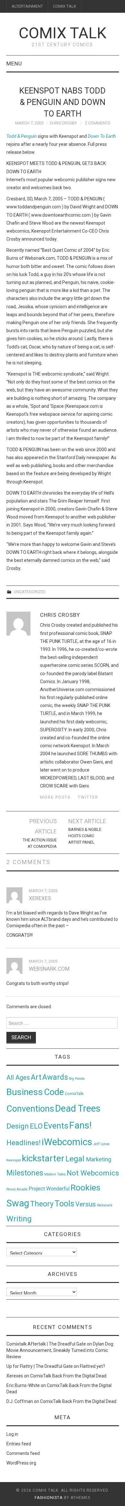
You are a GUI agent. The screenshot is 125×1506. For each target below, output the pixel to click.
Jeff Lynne (101, 1144)
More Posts (55, 797)
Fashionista (49, 1497)
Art (36, 1077)
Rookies (85, 1187)
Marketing (98, 1159)
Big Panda (77, 1079)
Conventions (30, 1109)
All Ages (18, 1077)
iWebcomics (67, 1142)
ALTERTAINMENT (27, 6)
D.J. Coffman (19, 1401)
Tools (64, 1203)
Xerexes (14, 1375)
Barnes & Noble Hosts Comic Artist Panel (84, 836)
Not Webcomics (93, 1173)
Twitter (88, 797)
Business (24, 1092)
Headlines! (23, 1142)
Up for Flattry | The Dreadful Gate (39, 1366)
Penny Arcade (17, 1189)
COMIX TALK (64, 6)
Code (54, 1092)
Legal (75, 1158)
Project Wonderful (49, 1189)
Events (56, 1125)
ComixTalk (74, 1094)
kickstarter (43, 1158)
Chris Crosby (63, 123)
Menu (14, 63)
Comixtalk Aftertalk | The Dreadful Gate (46, 1343)
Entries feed (18, 1443)
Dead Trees (78, 1108)
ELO (36, 1126)
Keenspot (13, 1160)
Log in (12, 1434)
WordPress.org (21, 1462)
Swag (17, 1203)
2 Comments (97, 123)
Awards (55, 1077)
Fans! (80, 1125)
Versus (85, 1204)
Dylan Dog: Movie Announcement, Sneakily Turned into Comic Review (60, 1350)
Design (17, 1126)
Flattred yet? (92, 1366)
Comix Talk (62, 33)
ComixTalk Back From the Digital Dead (68, 1375)
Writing (19, 1218)
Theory (42, 1203)
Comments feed (23, 1453)
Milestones (24, 1172)
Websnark (105, 1205)
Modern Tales (55, 1174)
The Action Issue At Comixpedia (40, 843)
